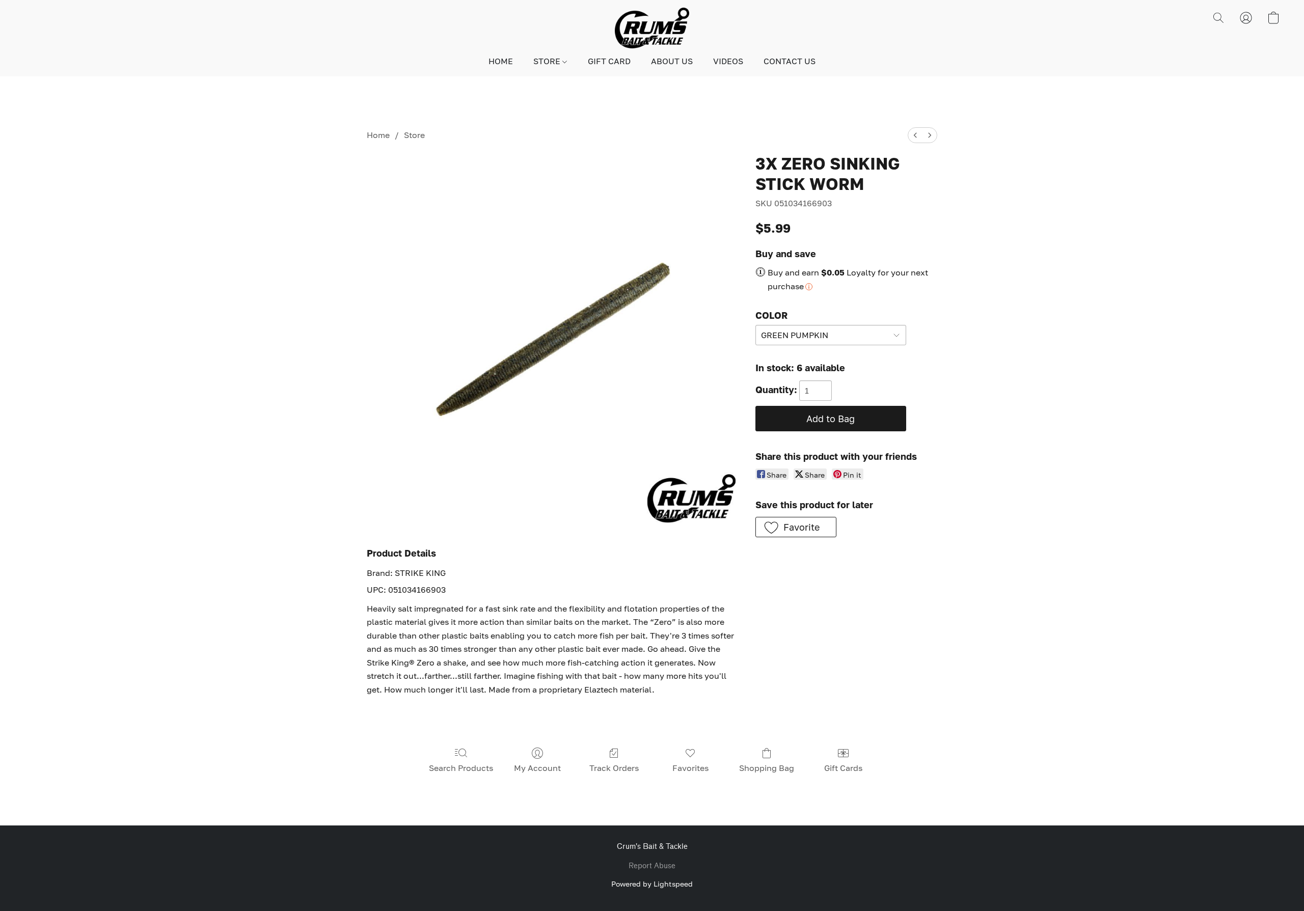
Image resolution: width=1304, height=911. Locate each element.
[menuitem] (915, 135)
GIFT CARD (609, 61)
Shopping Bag (766, 768)
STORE (547, 61)
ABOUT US (672, 61)
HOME (500, 61)
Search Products (461, 768)
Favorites (690, 768)
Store (414, 135)
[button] (652, 28)
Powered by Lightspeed (652, 883)
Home (378, 135)
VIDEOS (728, 61)
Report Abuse (652, 866)
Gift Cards (843, 768)
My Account (537, 768)
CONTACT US (790, 61)
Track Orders (614, 768)
